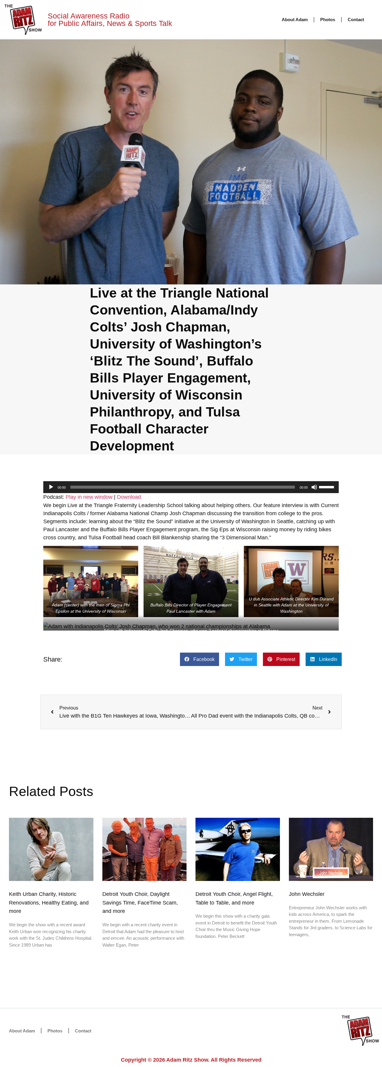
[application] (191, 487)
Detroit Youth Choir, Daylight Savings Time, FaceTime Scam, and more (140, 902)
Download (129, 497)
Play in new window (89, 497)
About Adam (295, 19)
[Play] (51, 487)
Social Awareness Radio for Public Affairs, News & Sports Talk (110, 19)
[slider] (327, 486)
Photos (327, 19)
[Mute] (314, 487)
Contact (356, 19)
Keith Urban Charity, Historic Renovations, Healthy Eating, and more (49, 902)
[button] (199, 659)
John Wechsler (306, 894)
